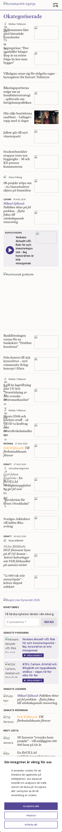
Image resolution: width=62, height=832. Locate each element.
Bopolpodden (13, 232)
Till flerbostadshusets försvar (16, 452)
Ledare (7, 199)
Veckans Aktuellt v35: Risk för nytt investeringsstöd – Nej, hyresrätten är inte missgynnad (39, 644)
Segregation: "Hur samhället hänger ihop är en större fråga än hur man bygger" (16, 55)
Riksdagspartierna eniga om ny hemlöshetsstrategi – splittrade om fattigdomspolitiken (17, 95)
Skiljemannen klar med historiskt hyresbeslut (16, 34)
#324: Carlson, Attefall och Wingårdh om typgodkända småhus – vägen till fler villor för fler (39, 669)
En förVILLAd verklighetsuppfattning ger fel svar (17, 482)
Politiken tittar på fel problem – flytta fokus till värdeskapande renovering (38, 699)
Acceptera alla (31, 806)
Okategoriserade (22, 16)
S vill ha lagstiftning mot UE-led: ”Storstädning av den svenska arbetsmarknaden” (17, 392)
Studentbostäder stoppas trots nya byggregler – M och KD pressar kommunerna (16, 159)
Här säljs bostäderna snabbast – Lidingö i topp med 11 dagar (17, 117)
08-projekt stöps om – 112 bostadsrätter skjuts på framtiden (17, 187)
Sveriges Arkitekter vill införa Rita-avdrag (16, 523)
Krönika (8, 443)
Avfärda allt (31, 824)
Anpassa (31, 815)
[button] (33, 655)
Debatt (7, 464)
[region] (31, 794)
